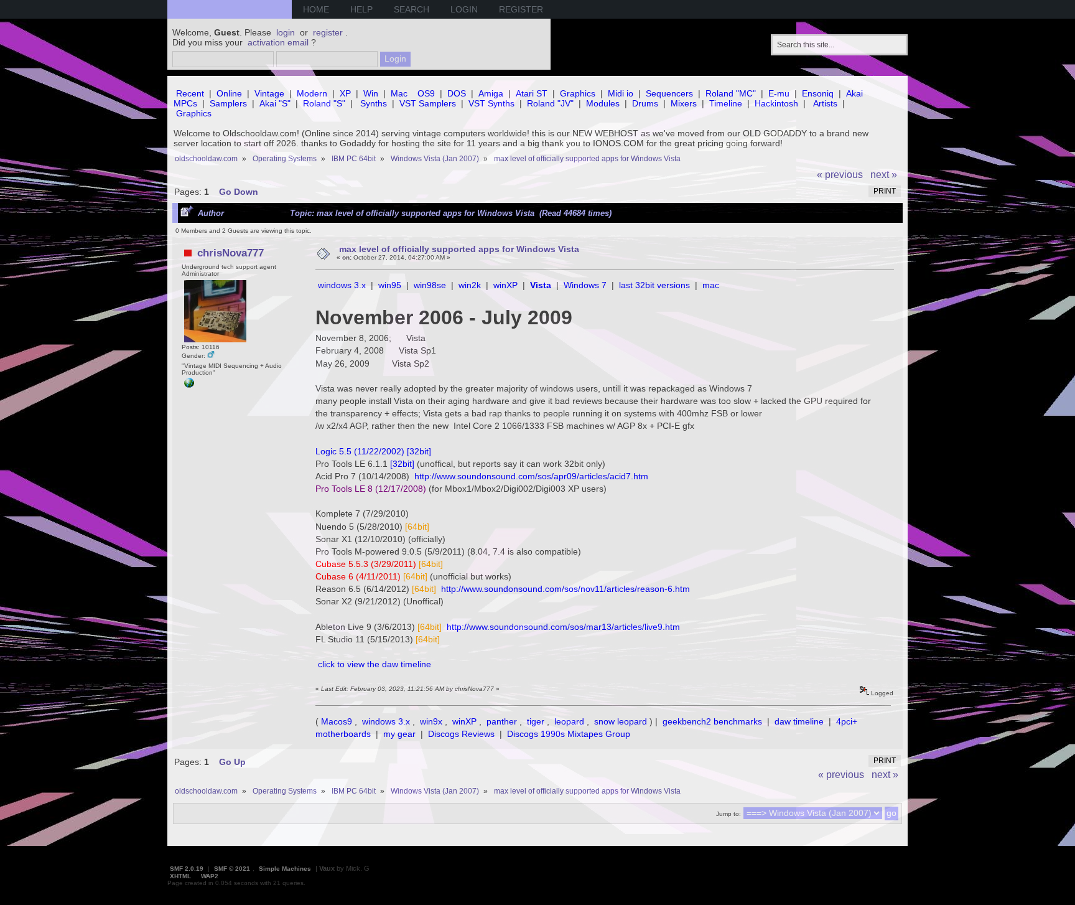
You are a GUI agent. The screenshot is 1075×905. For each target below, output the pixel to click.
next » (883, 174)
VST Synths (491, 103)
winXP (505, 285)
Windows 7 (585, 285)
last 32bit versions (654, 285)
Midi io (620, 93)
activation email (278, 42)
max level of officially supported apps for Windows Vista (459, 249)
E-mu (778, 93)
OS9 (426, 93)
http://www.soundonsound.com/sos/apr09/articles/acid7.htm (531, 476)
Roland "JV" (550, 103)
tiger (535, 721)
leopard (569, 721)
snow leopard (620, 721)
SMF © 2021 (232, 868)
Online (229, 93)
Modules (603, 103)
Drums (645, 103)
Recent (190, 93)
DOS (456, 93)
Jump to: (728, 813)
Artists (825, 103)
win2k (469, 285)
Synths (373, 103)
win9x (431, 721)
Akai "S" (275, 103)
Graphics (577, 93)
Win (370, 93)
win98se (430, 285)
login (285, 32)
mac (710, 285)
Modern (312, 93)
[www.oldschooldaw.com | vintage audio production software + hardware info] (189, 386)
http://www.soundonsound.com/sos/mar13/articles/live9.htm (563, 627)
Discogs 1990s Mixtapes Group (568, 734)
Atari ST (531, 93)
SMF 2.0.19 (186, 868)
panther (501, 721)
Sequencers (669, 93)
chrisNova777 (230, 252)
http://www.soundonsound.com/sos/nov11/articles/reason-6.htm (565, 589)
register (328, 32)
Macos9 (336, 721)
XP (345, 93)
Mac (399, 93)
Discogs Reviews (461, 734)
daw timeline (799, 721)
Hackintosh (776, 103)
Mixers (684, 103)
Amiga (490, 93)
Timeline (725, 103)
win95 (389, 285)
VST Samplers (427, 103)
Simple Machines (285, 868)
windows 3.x (342, 285)
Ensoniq (818, 93)
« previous (840, 174)
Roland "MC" (730, 93)
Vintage (269, 93)
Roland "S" (324, 103)
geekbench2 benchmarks (712, 721)
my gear (399, 734)
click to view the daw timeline (374, 664)
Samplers (228, 103)
